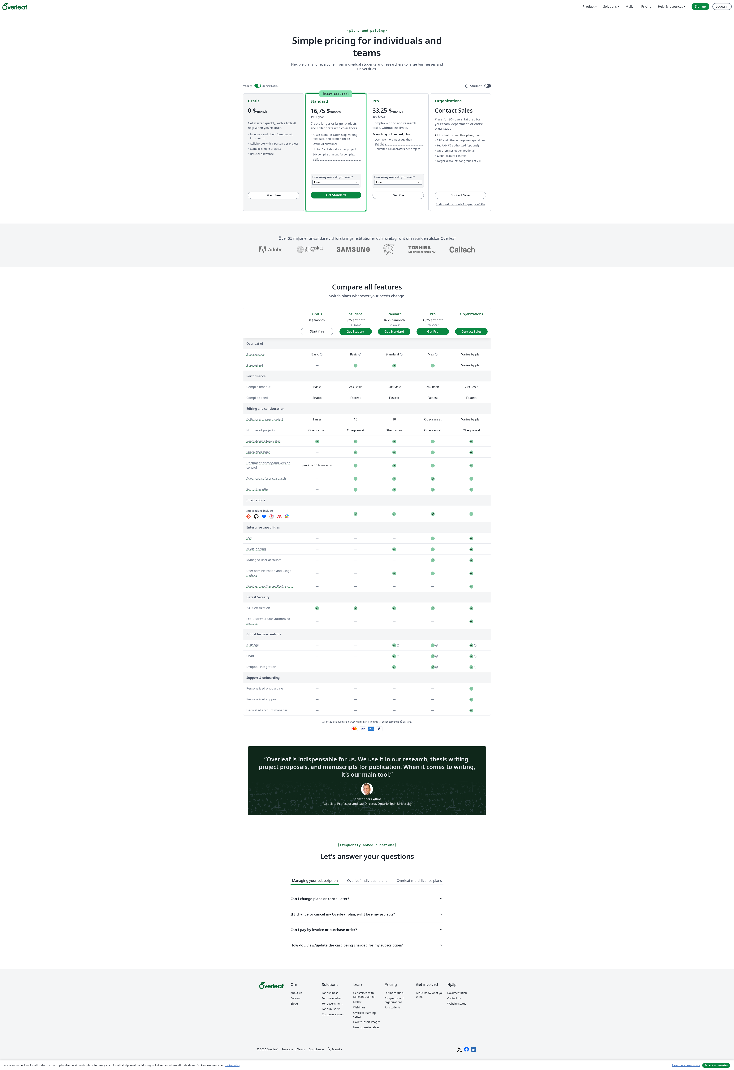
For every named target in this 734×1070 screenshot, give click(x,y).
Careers (295, 998)
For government (332, 1003)
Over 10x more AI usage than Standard (399, 141)
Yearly (247, 86)
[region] (367, 511)
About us (296, 993)
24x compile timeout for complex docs (337, 156)
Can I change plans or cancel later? (367, 898)
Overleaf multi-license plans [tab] (419, 880)
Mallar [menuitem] (630, 6)
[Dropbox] (264, 516)
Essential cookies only (686, 1065)
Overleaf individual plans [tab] (367, 880)
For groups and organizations (394, 1000)
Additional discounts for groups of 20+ (460, 204)
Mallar (357, 1002)
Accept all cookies (716, 1065)
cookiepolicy (232, 1065)
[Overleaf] (14, 6)
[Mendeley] (279, 516)
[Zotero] (271, 516)
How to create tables (366, 1027)
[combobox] (335, 182)
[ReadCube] (287, 516)
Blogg (294, 1003)
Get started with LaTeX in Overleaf (364, 994)
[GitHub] (256, 516)
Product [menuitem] (588, 6)
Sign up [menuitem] (700, 6)
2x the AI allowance (325, 144)
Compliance (316, 1049)
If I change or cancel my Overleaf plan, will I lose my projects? (367, 914)
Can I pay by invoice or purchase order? (367, 929)
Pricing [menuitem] (646, 6)
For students (393, 1007)
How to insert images (366, 1022)
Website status (456, 1003)
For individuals (394, 993)
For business (330, 993)
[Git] (248, 516)
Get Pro (398, 195)
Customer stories (333, 1014)
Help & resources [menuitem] (670, 6)
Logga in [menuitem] (722, 6)
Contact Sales (468, 195)
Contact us (454, 998)
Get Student (356, 331)
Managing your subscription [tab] (315, 880)
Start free (273, 195)
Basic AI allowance (262, 154)
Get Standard (336, 195)
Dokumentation (457, 993)
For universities (332, 998)
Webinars (359, 1007)
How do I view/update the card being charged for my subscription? (367, 945)
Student (476, 86)
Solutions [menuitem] (610, 6)
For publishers (331, 1009)
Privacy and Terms (293, 1049)
